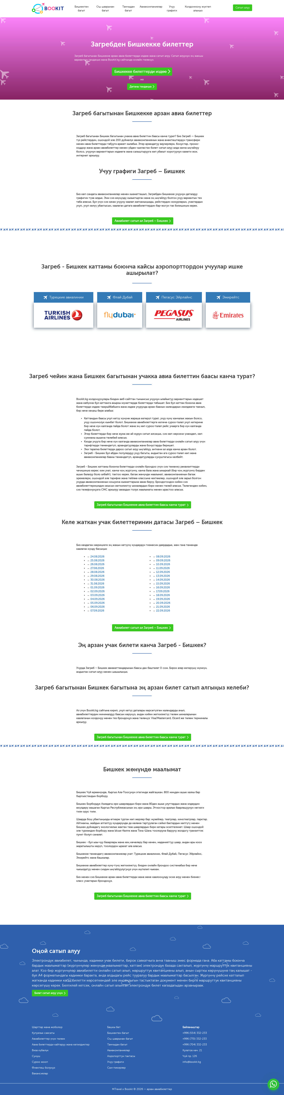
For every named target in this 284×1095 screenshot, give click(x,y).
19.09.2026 (163, 599)
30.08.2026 (97, 579)
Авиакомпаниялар (151, 6)
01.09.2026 (97, 587)
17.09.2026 (162, 591)
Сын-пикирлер (116, 1067)
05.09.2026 (97, 602)
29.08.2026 (97, 575)
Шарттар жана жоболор (47, 1027)
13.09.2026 (163, 575)
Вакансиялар (40, 1073)
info (192, 1061)
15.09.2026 (163, 583)
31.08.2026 (97, 583)
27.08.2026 (97, 568)
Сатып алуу (243, 7)
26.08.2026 (97, 564)
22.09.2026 (163, 610)
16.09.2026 (163, 587)
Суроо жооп (40, 1061)
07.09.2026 (97, 610)
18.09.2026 (163, 595)
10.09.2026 (163, 564)
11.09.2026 (163, 568)
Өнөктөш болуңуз (43, 1067)
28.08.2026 (97, 572)
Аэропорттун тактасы (121, 1056)
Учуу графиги (172, 8)
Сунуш (36, 1056)
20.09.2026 (163, 602)
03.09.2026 (97, 595)
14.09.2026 (163, 579)
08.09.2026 (163, 556)
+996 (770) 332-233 (195, 1038)
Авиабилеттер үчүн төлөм (48, 1038)
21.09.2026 (163, 606)
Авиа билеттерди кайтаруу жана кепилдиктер (60, 1044)
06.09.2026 (97, 606)
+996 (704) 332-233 (195, 1044)
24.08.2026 (97, 556)
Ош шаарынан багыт (105, 8)
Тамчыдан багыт (128, 8)
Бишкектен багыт (81, 8)
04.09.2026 (97, 599)
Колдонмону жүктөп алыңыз (198, 8)
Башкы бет (114, 1027)
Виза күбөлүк (40, 1050)
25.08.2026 (97, 560)
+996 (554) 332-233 (195, 1032)
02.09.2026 (97, 591)
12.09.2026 (163, 572)
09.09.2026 (163, 560)
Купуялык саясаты (43, 1032)
